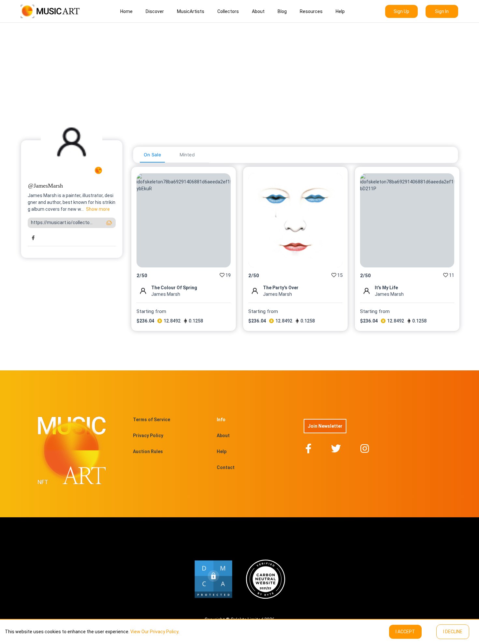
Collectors (228, 11)
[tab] (152, 155)
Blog (282, 11)
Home (126, 11)
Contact (226, 467)
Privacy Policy (148, 435)
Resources (311, 11)
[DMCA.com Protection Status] (213, 579)
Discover (155, 11)
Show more (98, 209)
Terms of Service (151, 419)
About (258, 11)
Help (340, 11)
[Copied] (109, 223)
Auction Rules (148, 451)
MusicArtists (190, 11)
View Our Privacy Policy (154, 631)
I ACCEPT (405, 631)
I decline (452, 631)
